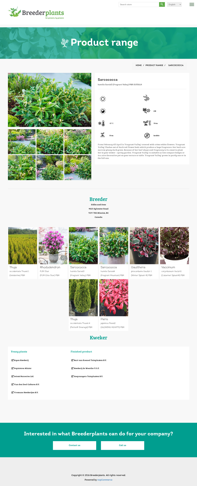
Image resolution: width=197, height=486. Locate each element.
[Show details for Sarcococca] (83, 245)
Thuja (13, 267)
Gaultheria (138, 267)
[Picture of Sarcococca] (22, 141)
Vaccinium (168, 267)
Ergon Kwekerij (21, 360)
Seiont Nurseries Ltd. (24, 376)
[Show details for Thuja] (22, 245)
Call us (122, 445)
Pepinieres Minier (22, 368)
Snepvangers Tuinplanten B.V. (88, 376)
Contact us (74, 445)
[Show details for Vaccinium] (174, 245)
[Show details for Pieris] (113, 297)
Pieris (104, 319)
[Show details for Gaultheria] (144, 245)
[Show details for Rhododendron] (53, 245)
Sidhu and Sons (98, 204)
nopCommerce (104, 480)
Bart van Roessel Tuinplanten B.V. (90, 360)
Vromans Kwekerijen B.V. (26, 392)
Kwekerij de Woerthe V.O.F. (86, 368)
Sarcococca (78, 267)
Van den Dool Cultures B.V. (27, 384)
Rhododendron (50, 267)
